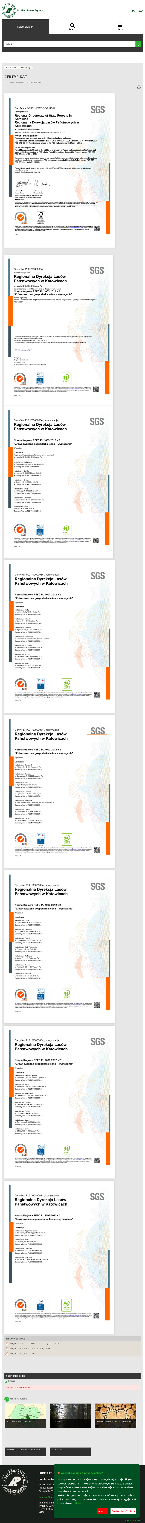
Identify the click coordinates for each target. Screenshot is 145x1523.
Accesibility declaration (134, 1520)
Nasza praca (11, 67)
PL (133, 11)
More (77, 1503)
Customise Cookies (123, 1511)
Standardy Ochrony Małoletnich (23, 1449)
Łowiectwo (57, 1449)
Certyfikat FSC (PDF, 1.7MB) (22, 1353)
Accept (102, 1511)
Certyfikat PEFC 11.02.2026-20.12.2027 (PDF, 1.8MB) (34, 1343)
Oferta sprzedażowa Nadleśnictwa (114, 1421)
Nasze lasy (57, 1421)
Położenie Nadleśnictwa (19, 1421)
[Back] (6, 1382)
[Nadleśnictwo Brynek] (9, 11)
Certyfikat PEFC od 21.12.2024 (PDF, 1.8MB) (30, 1348)
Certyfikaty (25, 67)
